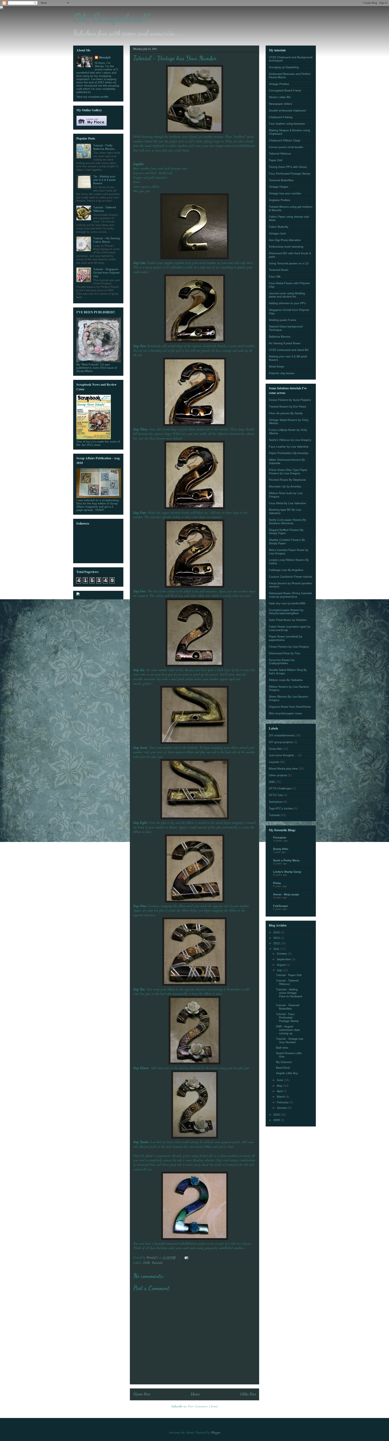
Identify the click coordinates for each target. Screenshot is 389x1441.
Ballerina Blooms (279, 336)
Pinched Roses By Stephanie (287, 479)
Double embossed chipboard (287, 110)
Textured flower (279, 269)
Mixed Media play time (283, 768)
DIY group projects (281, 742)
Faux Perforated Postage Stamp (289, 173)
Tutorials (157, 1263)
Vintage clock (277, 233)
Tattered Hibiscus (280, 153)
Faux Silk (275, 276)
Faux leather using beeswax (287, 123)
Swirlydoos (276, 801)
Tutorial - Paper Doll (288, 975)
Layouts (274, 761)
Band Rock (283, 1067)
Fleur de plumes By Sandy (286, 413)
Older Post (248, 1394)
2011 (276, 949)
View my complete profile (92, 96)
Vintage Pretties (279, 84)
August (281, 964)
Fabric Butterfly (278, 226)
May (280, 1085)
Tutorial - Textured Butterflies (287, 1007)
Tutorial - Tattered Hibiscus (287, 982)
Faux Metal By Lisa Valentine (287, 503)
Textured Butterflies (281, 180)
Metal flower (276, 366)
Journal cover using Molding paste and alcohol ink (287, 295)
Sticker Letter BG (280, 97)
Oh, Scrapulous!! (111, 18)
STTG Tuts (276, 795)
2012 (277, 943)
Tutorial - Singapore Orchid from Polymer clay (106, 273)
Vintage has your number (285, 193)
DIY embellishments (281, 735)
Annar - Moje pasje (286, 894)
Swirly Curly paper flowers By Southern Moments (287, 521)
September (284, 959)
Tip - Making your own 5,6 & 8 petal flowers (104, 180)
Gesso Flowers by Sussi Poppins (290, 399)
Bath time (282, 1047)
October (282, 953)
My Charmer (284, 1062)
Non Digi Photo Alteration (285, 240)
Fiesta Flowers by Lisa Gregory (289, 646)
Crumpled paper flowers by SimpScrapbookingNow (286, 611)
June (280, 1080)
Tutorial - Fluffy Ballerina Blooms (104, 147)
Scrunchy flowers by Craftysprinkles (282, 661)
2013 (277, 937)
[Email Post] (186, 1257)
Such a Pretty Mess (286, 860)
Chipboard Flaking (280, 117)
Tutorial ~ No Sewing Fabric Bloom (106, 240)
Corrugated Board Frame (285, 90)
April (280, 1091)
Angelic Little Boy (287, 1073)
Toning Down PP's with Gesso (288, 166)
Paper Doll (275, 160)
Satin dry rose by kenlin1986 (287, 603)
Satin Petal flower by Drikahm (288, 620)
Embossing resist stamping (286, 246)
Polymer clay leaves (281, 373)
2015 (277, 932)
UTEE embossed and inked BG (289, 350)
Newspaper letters (280, 103)
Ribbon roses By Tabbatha (286, 680)
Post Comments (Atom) (203, 1406)
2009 (277, 1120)
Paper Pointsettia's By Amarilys (288, 453)
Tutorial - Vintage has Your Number (289, 1040)
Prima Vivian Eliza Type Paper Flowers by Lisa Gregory (288, 471)
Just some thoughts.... (283, 755)
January (282, 1107)
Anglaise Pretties (279, 200)
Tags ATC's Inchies (281, 808)
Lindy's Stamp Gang (287, 871)
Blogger (215, 1432)
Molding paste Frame (282, 320)
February (283, 1102)
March (281, 1096)
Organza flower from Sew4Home (290, 706)
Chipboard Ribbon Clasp (284, 140)
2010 (277, 1114)
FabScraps (280, 905)
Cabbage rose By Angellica (286, 570)
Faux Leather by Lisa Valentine (289, 446)
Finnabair (279, 837)
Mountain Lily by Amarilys (285, 486)
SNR (146, 1263)
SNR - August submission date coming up (288, 1030)
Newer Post (141, 1394)
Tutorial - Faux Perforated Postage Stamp (287, 1017)
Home (195, 1394)
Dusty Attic (275, 748)
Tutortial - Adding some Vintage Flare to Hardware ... (289, 994)
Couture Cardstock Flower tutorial (290, 576)
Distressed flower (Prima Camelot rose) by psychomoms (290, 595)
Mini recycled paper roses (285, 713)
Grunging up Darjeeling (284, 67)
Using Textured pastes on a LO (289, 263)
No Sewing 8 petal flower (285, 343)
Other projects (278, 775)
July (280, 970)
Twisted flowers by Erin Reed (287, 406)
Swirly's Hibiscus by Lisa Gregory (290, 440)
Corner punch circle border (286, 147)
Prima (277, 883)
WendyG (105, 57)
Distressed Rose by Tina (284, 653)
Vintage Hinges (278, 186)
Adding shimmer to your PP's (287, 303)
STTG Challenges (280, 788)
